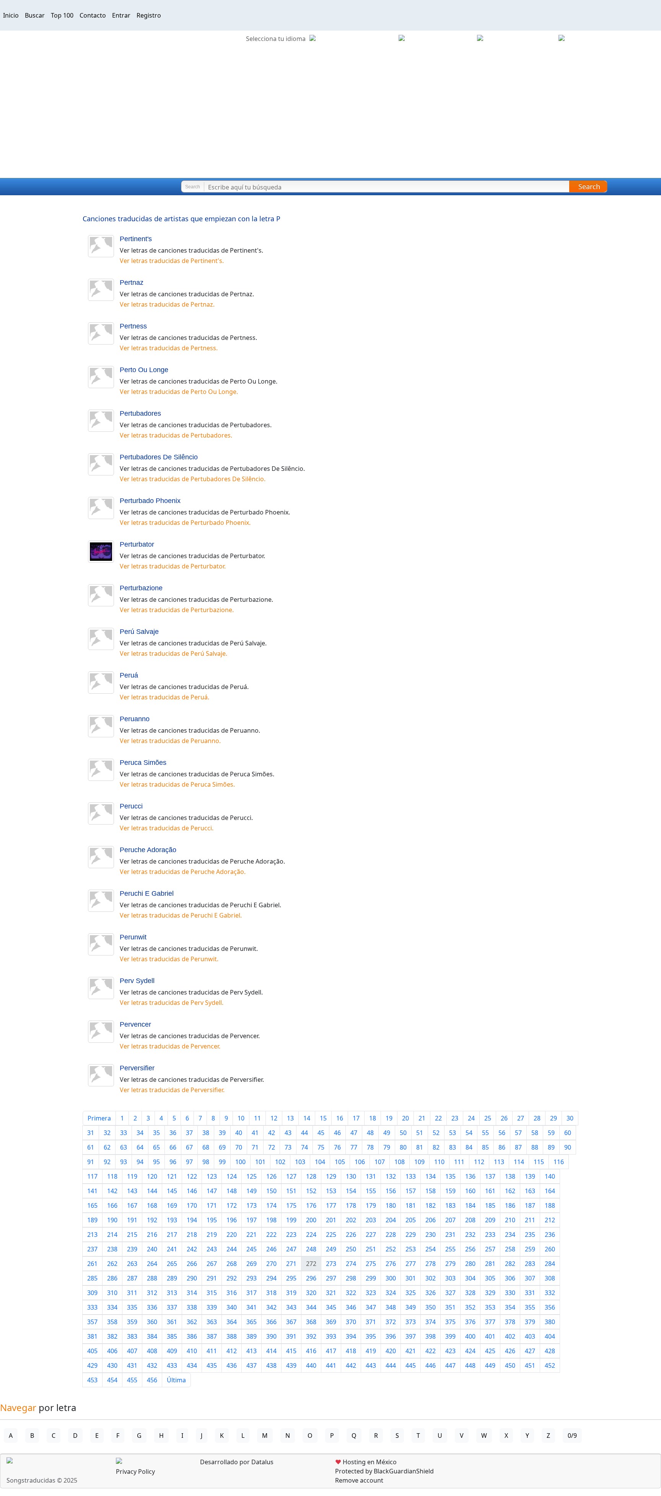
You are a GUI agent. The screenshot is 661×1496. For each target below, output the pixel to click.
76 (337, 1147)
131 (371, 1176)
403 (530, 1336)
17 (356, 1118)
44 (304, 1133)
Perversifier (137, 1068)
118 (112, 1176)
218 (192, 1234)
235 (530, 1234)
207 (450, 1220)
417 (331, 1351)
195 (212, 1220)
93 (123, 1162)
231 (450, 1234)
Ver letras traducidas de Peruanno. (170, 741)
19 (389, 1118)
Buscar (35, 15)
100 (240, 1162)
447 (450, 1365)
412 (231, 1351)
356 (550, 1307)
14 (306, 1118)
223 (291, 1234)
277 (410, 1263)
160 (470, 1191)
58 (534, 1133)
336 (152, 1307)
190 (112, 1220)
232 (470, 1234)
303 (450, 1278)
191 (132, 1220)
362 (192, 1322)
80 (403, 1147)
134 (430, 1176)
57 (518, 1133)
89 (551, 1147)
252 (391, 1249)
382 (112, 1336)
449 (490, 1365)
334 (112, 1307)
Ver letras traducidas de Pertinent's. (172, 260)
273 (331, 1263)
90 (567, 1147)
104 (320, 1162)
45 (320, 1133)
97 (189, 1162)
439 (291, 1365)
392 (311, 1336)
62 (107, 1147)
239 (132, 1249)
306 (510, 1278)
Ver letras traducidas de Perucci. (166, 828)
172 (231, 1205)
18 (372, 1118)
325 (410, 1293)
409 (172, 1351)
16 (339, 1118)
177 (331, 1205)
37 (189, 1133)
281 (490, 1263)
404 (550, 1336)
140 (550, 1176)
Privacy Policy (135, 1471)
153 (331, 1191)
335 (132, 1307)
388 (231, 1336)
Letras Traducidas (51, 186)
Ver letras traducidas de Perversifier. (172, 1090)
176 (311, 1205)
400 (470, 1336)
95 (156, 1162)
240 (152, 1249)
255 (450, 1249)
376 (470, 1322)
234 (510, 1234)
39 (222, 1133)
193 (172, 1220)
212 (550, 1220)
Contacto (93, 15)
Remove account (359, 1480)
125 (251, 1176)
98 (205, 1162)
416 (311, 1351)
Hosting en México (366, 1462)
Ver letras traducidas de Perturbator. (173, 566)
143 (132, 1191)
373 (410, 1322)
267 (212, 1263)
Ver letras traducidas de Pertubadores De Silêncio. (192, 479)
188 (550, 1205)
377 (490, 1322)
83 (452, 1147)
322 (351, 1293)
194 (192, 1220)
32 (107, 1133)
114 (519, 1162)
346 (351, 1307)
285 (92, 1278)
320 (311, 1293)
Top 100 (62, 15)
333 (92, 1307)
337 (172, 1307)
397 (410, 1336)
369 (331, 1322)
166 (112, 1205)
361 (172, 1322)
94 (140, 1162)
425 (490, 1351)
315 (212, 1293)
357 (92, 1322)
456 (152, 1380)
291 (212, 1278)
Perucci (131, 806)
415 (291, 1351)
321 (331, 1293)
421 (410, 1351)
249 (331, 1249)
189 (92, 1220)
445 (410, 1365)
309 (92, 1293)
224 (311, 1234)
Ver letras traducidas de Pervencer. (170, 1046)
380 (550, 1322)
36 (172, 1133)
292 (231, 1278)
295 (291, 1278)
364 (231, 1322)
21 (421, 1118)
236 (550, 1234)
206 (430, 1220)
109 (419, 1162)
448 (470, 1365)
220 (231, 1234)
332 (550, 1293)
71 (255, 1147)
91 (90, 1162)
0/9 (572, 1435)
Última (176, 1380)
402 (510, 1336)
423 (450, 1351)
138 (510, 1176)
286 (112, 1278)
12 (273, 1118)
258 (510, 1249)
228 (391, 1234)
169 (172, 1205)
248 (311, 1249)
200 (311, 1220)
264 (152, 1263)
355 (530, 1307)
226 (351, 1234)
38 (205, 1133)
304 (470, 1278)
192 (152, 1220)
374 (430, 1322)
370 (351, 1322)
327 (450, 1293)
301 (410, 1278)
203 (371, 1220)
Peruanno (135, 719)
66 (172, 1147)
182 (430, 1205)
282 (510, 1263)
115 (539, 1162)
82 (436, 1147)
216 (152, 1234)
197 (251, 1220)
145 (172, 1191)
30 (570, 1118)
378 (510, 1322)
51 (419, 1133)
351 (450, 1307)
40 (238, 1133)
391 (291, 1336)
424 (470, 1351)
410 (192, 1351)
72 (271, 1147)
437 (251, 1365)
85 (485, 1147)
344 (311, 1307)
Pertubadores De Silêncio (159, 457)
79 (386, 1147)
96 (172, 1162)
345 (331, 1307)
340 (231, 1307)
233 (490, 1234)
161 (490, 1191)
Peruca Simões (143, 762)
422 (430, 1351)
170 (192, 1205)
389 (251, 1336)
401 (490, 1336)
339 (212, 1307)
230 (430, 1234)
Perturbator (137, 544)
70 (238, 1147)
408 (152, 1351)
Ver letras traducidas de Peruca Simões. (177, 784)
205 (410, 1220)
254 (430, 1249)
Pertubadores (140, 413)
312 (152, 1293)
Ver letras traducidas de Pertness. (169, 348)
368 (311, 1322)
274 (351, 1263)
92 (107, 1162)
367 (291, 1322)
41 (255, 1133)
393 (331, 1336)
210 (510, 1220)
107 (379, 1162)
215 (132, 1234)
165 (92, 1205)
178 (351, 1205)
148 (231, 1191)
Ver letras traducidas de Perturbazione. (177, 610)
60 (567, 1133)
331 (530, 1293)
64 (140, 1147)
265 (172, 1263)
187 (530, 1205)
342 (271, 1307)
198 (271, 1220)
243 (212, 1249)
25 (487, 1118)
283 (530, 1263)
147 (212, 1191)
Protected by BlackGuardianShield (384, 1471)
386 (192, 1336)
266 (192, 1263)
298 (351, 1278)
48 (370, 1133)
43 (288, 1133)
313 (172, 1293)
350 (430, 1307)
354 (510, 1307)
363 (212, 1322)
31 (90, 1133)
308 (550, 1278)
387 (212, 1336)
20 (405, 1118)
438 (271, 1365)
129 (331, 1176)
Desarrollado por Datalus (236, 1462)
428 (550, 1351)
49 (386, 1133)
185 (490, 1205)
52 (436, 1133)
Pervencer (135, 1024)
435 (212, 1365)
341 (251, 1307)
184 (470, 1205)
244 (231, 1249)
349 (410, 1307)
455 (132, 1380)
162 (510, 1191)
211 (530, 1220)
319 (291, 1293)
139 (530, 1176)
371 (371, 1322)
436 (231, 1365)
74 (304, 1147)
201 (331, 1220)
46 (337, 1133)
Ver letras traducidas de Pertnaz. (167, 304)
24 (471, 1118)
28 (537, 1118)
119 (132, 1176)
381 (92, 1336)
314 (192, 1293)
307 (530, 1278)
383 (132, 1336)
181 (410, 1205)
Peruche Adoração (148, 850)
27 (520, 1118)
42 (271, 1133)
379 (530, 1322)
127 (291, 1176)
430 (112, 1365)
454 (112, 1380)
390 (271, 1336)
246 (271, 1249)
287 (132, 1278)
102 (280, 1162)
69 (222, 1147)
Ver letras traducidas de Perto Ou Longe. (179, 391)
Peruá (129, 675)
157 (410, 1191)
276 (391, 1263)
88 (534, 1147)
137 (490, 1176)
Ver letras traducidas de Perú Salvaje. (173, 653)
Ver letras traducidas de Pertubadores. (176, 435)
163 (530, 1191)
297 (331, 1278)
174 (271, 1205)
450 (510, 1365)
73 (288, 1147)
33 (123, 1133)
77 (353, 1147)
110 (439, 1162)
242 (192, 1249)
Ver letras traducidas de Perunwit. (169, 959)
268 (231, 1263)
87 (518, 1147)
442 (351, 1365)
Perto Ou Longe (144, 370)
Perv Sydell (137, 981)
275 (371, 1263)
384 (152, 1336)
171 (212, 1205)
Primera (99, 1118)
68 (205, 1147)
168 (152, 1205)
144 (152, 1191)
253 (410, 1249)
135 (450, 1176)
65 (156, 1147)
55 (485, 1133)
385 (172, 1336)
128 (311, 1176)
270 (271, 1263)
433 (172, 1365)
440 (311, 1365)
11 (257, 1118)
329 (490, 1293)
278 (430, 1263)
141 (92, 1191)
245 (251, 1249)
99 (222, 1162)
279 (450, 1263)
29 (553, 1118)
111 (459, 1162)
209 (490, 1220)
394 (351, 1336)
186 (510, 1205)
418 (351, 1351)
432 (152, 1365)
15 (323, 1118)
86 (501, 1147)
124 (231, 1176)
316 (231, 1293)
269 (251, 1263)
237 (92, 1249)
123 (212, 1176)
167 (132, 1205)
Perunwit (133, 937)
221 (251, 1234)
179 (371, 1205)
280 (470, 1263)
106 (360, 1162)
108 (399, 1162)
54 (469, 1133)
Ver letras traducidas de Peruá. (164, 697)
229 (410, 1234)
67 (189, 1147)
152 (311, 1191)
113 (499, 1162)
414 (271, 1351)
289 (172, 1278)
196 (231, 1220)
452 (550, 1365)
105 (340, 1162)
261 (92, 1263)
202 (351, 1220)
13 (290, 1118)
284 (550, 1263)
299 (371, 1278)
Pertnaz (131, 282)
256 (470, 1249)
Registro (149, 15)
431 (132, 1365)
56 (501, 1133)
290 (192, 1278)
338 (192, 1307)
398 (430, 1336)
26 (504, 1118)
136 (470, 1176)
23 (454, 1118)
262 (112, 1263)
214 (112, 1234)
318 (271, 1293)
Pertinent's (136, 239)
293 (251, 1278)
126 (271, 1176)
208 (470, 1220)
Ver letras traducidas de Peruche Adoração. (183, 871)
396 (391, 1336)
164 (550, 1191)
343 (291, 1307)
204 (391, 1220)
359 (132, 1322)
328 (470, 1293)
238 (112, 1249)
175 (291, 1205)
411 (212, 1351)
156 (391, 1191)
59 (551, 1133)
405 (92, 1351)
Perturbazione (141, 588)
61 (90, 1147)
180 (391, 1205)
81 (419, 1147)
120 (152, 1176)
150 (271, 1191)
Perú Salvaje (139, 631)
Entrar (121, 15)
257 (490, 1249)
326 (430, 1293)
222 (271, 1234)
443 (371, 1365)
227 (371, 1234)
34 (140, 1133)
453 (92, 1380)
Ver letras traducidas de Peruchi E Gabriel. (181, 915)
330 (510, 1293)
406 (112, 1351)
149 (251, 1191)
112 (479, 1162)
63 (123, 1147)
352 (470, 1307)
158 (430, 1191)
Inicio (11, 15)
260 (550, 1249)
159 (450, 1191)
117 (92, 1176)
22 (438, 1118)
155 (371, 1191)
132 (391, 1176)
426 (510, 1351)
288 (152, 1278)
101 (260, 1162)
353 (490, 1307)
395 (371, 1336)
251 (371, 1249)
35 (156, 1133)
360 (152, 1322)
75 (320, 1147)
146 (192, 1191)
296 (311, 1278)
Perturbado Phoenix (150, 501)
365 (251, 1322)
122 (192, 1176)
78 (370, 1147)
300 (391, 1278)
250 (351, 1249)
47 (353, 1133)
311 (132, 1293)
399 (450, 1336)
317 (251, 1293)
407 (132, 1351)
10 (241, 1118)
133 (410, 1176)
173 (251, 1205)
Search (589, 186)
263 (132, 1263)
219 (212, 1234)
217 (172, 1234)
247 (291, 1249)
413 (251, 1351)
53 (452, 1133)
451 (530, 1365)
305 (490, 1278)
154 (351, 1191)
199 (291, 1220)
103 (300, 1162)
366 (271, 1322)
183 (450, 1205)
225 (331, 1234)
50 (403, 1133)
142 (112, 1191)
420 (391, 1351)
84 (469, 1147)
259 (530, 1249)
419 (371, 1351)
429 (92, 1365)
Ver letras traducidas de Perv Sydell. (171, 1002)
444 (391, 1365)
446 (430, 1365)
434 (192, 1365)
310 (112, 1293)
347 (371, 1307)
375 (450, 1322)
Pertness (133, 326)
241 (172, 1249)
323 (371, 1293)
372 (391, 1322)
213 (92, 1234)
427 (530, 1351)
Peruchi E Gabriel (147, 893)
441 (331, 1365)
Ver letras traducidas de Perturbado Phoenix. (185, 522)
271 (291, 1263)
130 (351, 1176)
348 (391, 1307)
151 (291, 1191)
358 (112, 1322)
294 (271, 1278)
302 (430, 1278)
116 (559, 1162)
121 (172, 1176)
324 (391, 1293)
